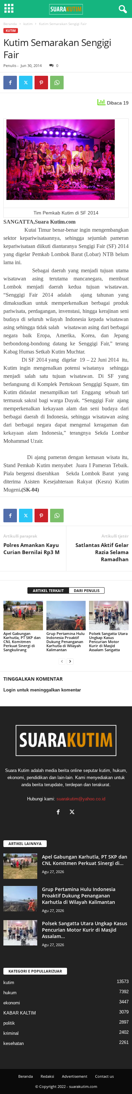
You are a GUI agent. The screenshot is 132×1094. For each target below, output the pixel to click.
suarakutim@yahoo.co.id (81, 798)
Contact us (104, 1076)
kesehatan (13, 1043)
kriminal (11, 1033)
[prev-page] (62, 661)
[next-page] (70, 661)
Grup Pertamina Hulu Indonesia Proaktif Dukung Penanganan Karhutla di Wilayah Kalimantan (65, 641)
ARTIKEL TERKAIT (48, 590)
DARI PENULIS (87, 590)
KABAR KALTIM (19, 1013)
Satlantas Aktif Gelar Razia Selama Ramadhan (102, 552)
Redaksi (47, 1076)
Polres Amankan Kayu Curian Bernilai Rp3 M (31, 548)
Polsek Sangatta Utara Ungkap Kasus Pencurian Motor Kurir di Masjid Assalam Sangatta (108, 641)
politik (9, 1023)
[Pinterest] (41, 82)
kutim (27, 23)
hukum (10, 992)
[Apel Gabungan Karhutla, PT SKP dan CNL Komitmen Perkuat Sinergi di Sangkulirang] (23, 615)
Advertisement (74, 1076)
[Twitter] (25, 82)
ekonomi (11, 1002)
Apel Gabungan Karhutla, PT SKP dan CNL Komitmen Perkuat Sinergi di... (84, 859)
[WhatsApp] (57, 82)
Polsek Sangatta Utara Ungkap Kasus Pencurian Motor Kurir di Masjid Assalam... (84, 929)
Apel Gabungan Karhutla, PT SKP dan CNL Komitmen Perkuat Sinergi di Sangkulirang (22, 641)
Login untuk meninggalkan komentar (42, 689)
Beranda (10, 23)
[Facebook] (10, 82)
